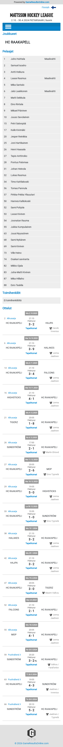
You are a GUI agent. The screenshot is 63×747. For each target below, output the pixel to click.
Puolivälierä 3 (14, 654)
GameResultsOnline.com (37, 2)
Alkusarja (11, 318)
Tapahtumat (31, 328)
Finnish (46, 7)
